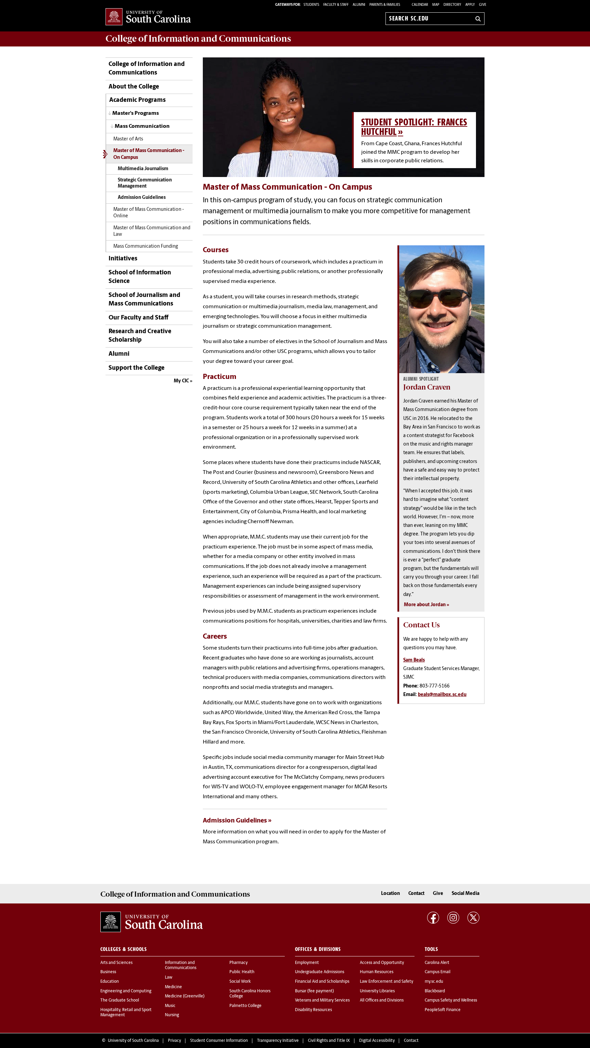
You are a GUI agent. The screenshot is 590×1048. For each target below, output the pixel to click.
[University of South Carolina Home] (148, 17)
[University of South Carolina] (151, 922)
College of (198, 38)
